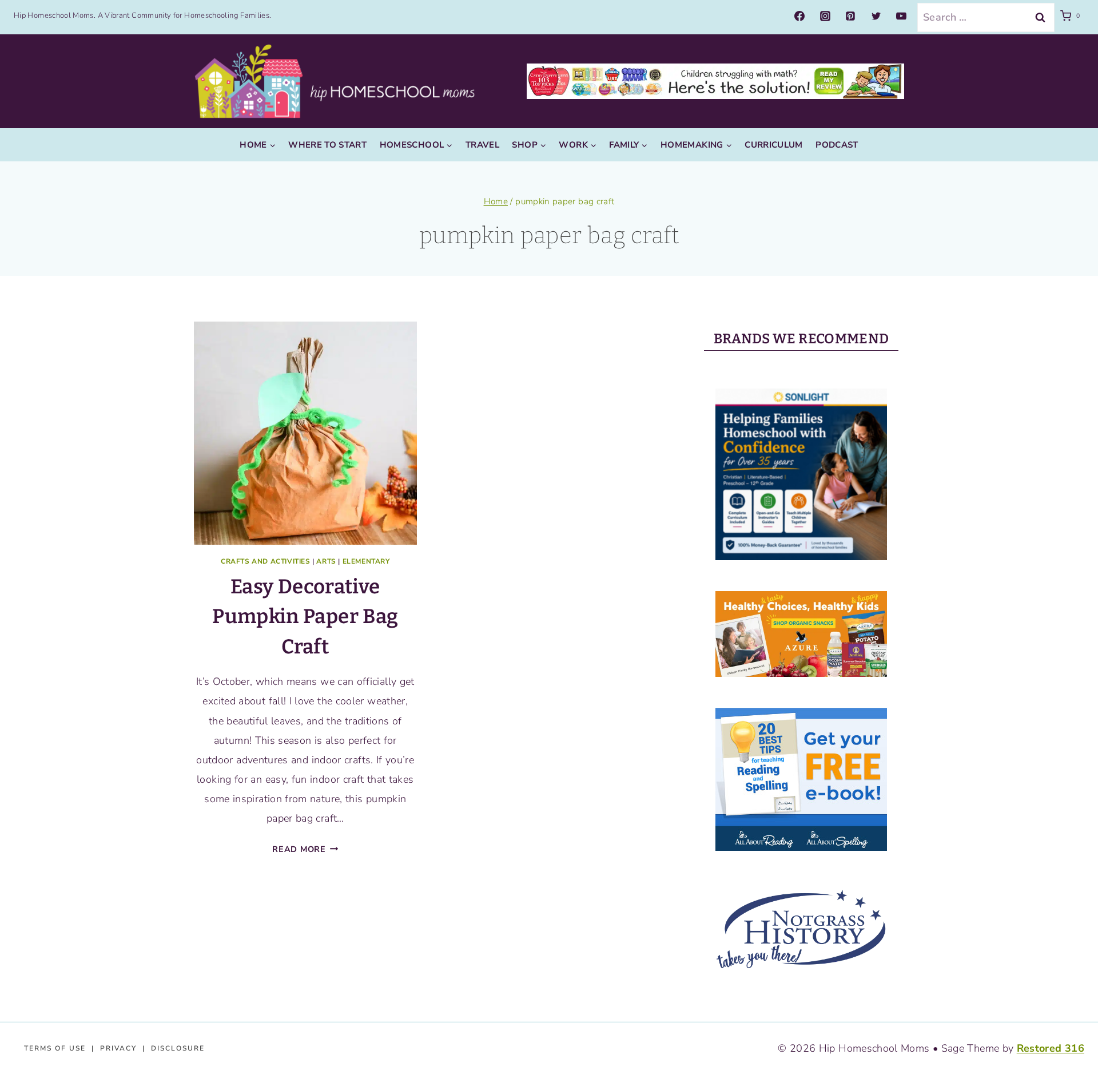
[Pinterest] (850, 16)
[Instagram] (825, 16)
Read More (305, 849)
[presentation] (305, 433)
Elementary (366, 561)
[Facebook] (799, 16)
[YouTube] (901, 16)
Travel (482, 144)
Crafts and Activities (266, 561)
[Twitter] (876, 16)
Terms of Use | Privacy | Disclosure (114, 1048)
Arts (326, 561)
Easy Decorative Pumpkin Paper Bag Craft (305, 616)
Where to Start (327, 144)
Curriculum (774, 144)
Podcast (836, 144)
